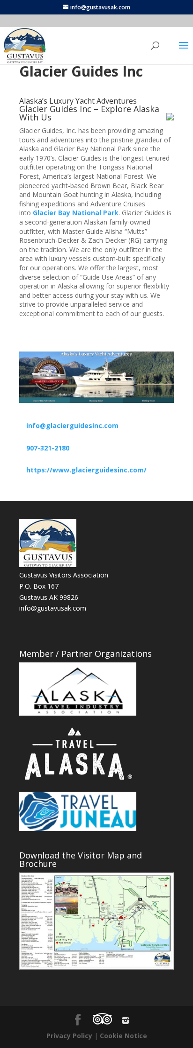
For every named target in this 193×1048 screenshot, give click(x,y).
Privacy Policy (69, 1035)
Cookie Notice (123, 1035)
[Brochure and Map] (96, 921)
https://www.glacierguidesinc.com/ (86, 469)
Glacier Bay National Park (76, 212)
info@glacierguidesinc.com (72, 425)
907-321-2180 (47, 447)
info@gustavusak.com (52, 608)
